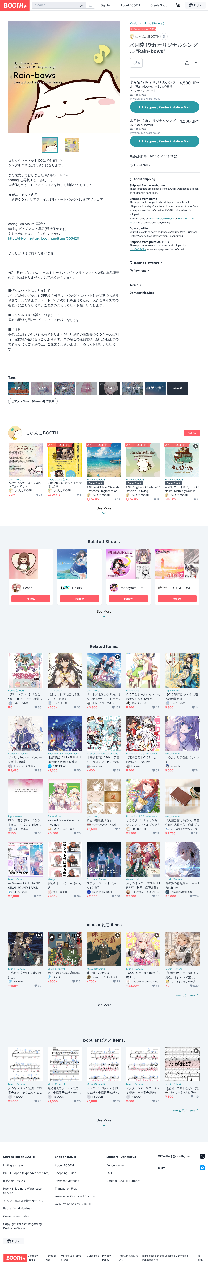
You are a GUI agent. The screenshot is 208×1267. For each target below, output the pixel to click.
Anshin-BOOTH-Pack (161, 218)
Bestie (27, 588)
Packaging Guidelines (17, 1208)
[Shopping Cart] (178, 5)
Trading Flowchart (146, 262)
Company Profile (33, 1258)
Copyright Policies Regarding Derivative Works (22, 1226)
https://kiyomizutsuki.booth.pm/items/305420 (43, 238)
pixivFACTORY (138, 249)
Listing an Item (13, 1165)
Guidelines (93, 1256)
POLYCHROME (180, 588)
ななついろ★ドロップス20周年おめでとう (25, 484)
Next (116, 77)
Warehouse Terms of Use (71, 1258)
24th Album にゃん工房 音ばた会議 (65, 484)
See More (104, 611)
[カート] (164, 36)
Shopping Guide (65, 1173)
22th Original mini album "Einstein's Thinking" (143, 489)
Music (133, 23)
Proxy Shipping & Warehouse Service (22, 1191)
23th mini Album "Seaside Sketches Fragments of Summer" (104, 489)
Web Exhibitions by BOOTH (73, 1204)
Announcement (116, 1165)
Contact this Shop (142, 292)
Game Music (16, 479)
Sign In (105, 5)
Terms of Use (51, 1258)
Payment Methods (67, 1180)
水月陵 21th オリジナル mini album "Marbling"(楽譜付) (182, 489)
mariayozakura (132, 588)
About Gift (141, 165)
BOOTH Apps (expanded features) (26, 1173)
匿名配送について (14, 1180)
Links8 (77, 588)
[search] (81, 5)
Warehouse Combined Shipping (75, 1196)
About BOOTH (130, 5)
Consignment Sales (16, 1216)
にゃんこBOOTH (41, 432)
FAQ (109, 1173)
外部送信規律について (128, 1258)
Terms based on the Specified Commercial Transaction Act (165, 1258)
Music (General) (153, 23)
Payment (140, 270)
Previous (11, 77)
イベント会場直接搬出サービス (23, 1200)
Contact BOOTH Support (123, 1180)
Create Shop (158, 5)
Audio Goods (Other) (59, 479)
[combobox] (59, 5)
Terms (134, 285)
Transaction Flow (66, 1188)
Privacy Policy (106, 1258)
